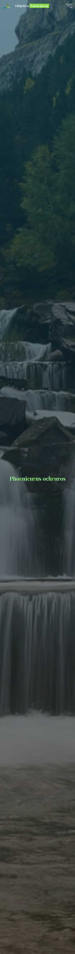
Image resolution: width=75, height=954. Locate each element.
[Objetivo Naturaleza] (7, 5)
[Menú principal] (69, 6)
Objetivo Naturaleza (31, 6)
